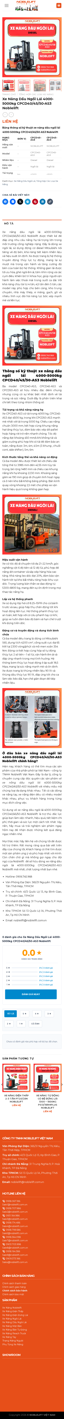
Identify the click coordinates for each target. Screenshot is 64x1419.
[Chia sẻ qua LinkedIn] (43, 202)
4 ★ (37, 1013)
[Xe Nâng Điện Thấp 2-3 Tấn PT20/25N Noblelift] (16, 1078)
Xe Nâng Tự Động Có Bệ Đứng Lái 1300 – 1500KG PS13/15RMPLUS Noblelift (47, 1101)
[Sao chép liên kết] (50, 202)
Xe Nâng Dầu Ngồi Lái (24, 181)
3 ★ (49, 1013)
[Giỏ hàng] (58, 5)
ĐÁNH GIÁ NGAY (31, 994)
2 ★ (9, 1024)
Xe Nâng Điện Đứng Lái (15, 1315)
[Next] (56, 47)
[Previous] (7, 47)
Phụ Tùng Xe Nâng (12, 1344)
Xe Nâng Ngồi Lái (11, 1318)
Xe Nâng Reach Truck (14, 1333)
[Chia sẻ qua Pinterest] (35, 202)
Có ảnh (35, 1024)
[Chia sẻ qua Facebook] (5, 202)
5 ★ (25, 1013)
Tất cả (10, 1013)
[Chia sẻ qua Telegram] (28, 202)
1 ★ (21, 1024)
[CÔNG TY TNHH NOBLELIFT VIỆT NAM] (26, 5)
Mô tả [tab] (9, 223)
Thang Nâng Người (12, 1340)
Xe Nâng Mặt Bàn (12, 1326)
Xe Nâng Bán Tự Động (14, 1329)
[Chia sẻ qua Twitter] (20, 202)
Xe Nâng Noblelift (12, 1307)
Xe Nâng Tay (9, 1337)
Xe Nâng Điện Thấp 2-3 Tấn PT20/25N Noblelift (16, 1098)
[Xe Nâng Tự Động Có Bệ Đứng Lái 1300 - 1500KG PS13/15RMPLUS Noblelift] (48, 1078)
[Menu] (6, 5)
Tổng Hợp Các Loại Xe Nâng (36, 94)
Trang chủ (9, 94)
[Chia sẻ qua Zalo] (13, 202)
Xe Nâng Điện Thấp (12, 1311)
